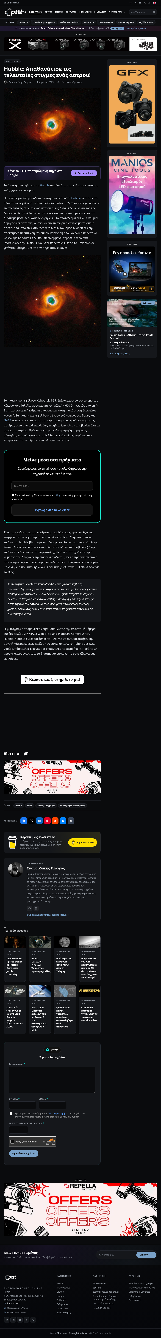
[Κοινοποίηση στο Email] (71, 820)
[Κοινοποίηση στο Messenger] (63, 820)
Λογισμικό (89, 22)
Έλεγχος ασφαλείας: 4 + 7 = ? (26, 1123)
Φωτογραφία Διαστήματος (72, 805)
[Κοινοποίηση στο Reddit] (55, 820)
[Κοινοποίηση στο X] (31, 820)
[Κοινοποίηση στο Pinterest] (47, 820)
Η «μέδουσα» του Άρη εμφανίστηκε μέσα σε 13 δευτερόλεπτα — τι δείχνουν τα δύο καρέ (89, 968)
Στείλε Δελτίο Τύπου (69, 22)
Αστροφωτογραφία (46, 805)
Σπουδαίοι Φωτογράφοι (141, 1283)
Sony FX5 (23, 22)
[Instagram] (135, 3)
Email (43, 1098)
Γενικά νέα (100, 12)
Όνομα (14, 1098)
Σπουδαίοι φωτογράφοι (44, 22)
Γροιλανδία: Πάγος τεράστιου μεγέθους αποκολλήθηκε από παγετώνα (64, 1017)
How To (22, 12)
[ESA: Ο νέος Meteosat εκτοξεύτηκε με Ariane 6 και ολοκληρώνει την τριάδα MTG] (40, 991)
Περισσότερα (115, 12)
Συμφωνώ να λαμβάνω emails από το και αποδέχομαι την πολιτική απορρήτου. (51, 497)
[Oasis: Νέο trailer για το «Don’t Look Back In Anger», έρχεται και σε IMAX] (15, 991)
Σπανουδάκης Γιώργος (20, 82)
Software (71, 12)
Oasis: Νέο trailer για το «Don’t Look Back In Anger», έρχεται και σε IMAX (14, 1017)
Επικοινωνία (13, 1303)
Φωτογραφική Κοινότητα (142, 1287)
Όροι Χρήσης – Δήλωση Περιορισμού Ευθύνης (105, 1297)
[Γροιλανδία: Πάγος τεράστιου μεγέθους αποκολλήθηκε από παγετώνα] (65, 991)
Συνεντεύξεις (64, 1312)
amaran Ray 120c (126, 22)
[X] (144, 3)
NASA (7, 420)
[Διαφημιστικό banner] (80, 44)
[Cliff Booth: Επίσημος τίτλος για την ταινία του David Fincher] (90, 991)
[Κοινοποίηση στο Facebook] (23, 820)
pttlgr (58, 495)
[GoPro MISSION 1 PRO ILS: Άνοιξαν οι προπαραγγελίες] (40, 942)
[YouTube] (140, 3)
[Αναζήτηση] (154, 12)
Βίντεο (48, 12)
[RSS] (149, 3)
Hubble (45, 185)
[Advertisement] (52, 373)
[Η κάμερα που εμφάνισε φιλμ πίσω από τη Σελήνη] (65, 942)
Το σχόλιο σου (17, 1064)
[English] (154, 3)
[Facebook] (130, 3)
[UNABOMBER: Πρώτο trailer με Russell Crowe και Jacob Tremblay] (15, 942)
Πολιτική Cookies (102, 1307)
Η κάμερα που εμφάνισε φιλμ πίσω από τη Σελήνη (64, 965)
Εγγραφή (145, 1254)
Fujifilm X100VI (146, 22)
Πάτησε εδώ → (85, 173)
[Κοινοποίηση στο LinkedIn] (39, 820)
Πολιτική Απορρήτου (58, 1113)
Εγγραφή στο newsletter (52, 510)
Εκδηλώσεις (85, 12)
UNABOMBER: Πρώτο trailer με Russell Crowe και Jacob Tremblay (14, 966)
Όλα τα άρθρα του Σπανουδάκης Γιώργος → (48, 914)
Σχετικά (97, 1287)
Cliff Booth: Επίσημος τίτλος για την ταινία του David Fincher (89, 1014)
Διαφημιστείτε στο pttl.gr (106, 1291)
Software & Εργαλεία (139, 1291)
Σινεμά (59, 12)
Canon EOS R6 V (106, 22)
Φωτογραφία (35, 12)
